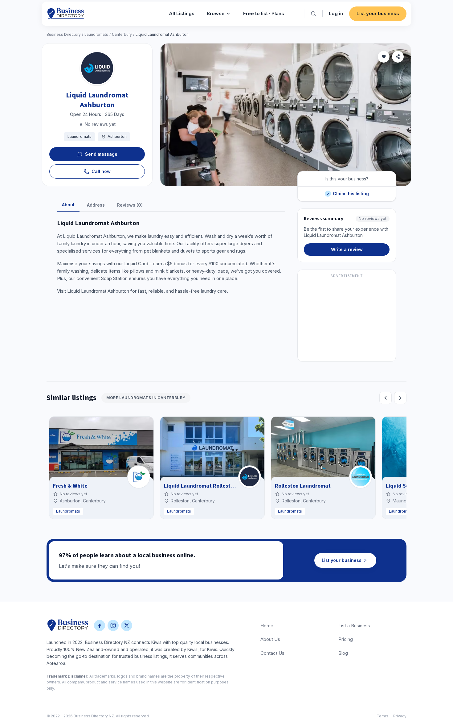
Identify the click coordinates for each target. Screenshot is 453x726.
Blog (343, 653)
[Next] (400, 398)
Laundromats (96, 34)
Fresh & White (70, 486)
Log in (336, 13)
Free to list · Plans (263, 13)
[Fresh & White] (139, 477)
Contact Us (272, 653)
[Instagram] (113, 625)
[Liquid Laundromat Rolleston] (250, 477)
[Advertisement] (346, 319)
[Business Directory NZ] (68, 625)
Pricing (345, 639)
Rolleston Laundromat (303, 486)
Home (266, 626)
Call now (101, 171)
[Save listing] (384, 57)
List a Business (354, 626)
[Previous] (385, 398)
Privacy (399, 716)
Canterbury (122, 34)
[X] (126, 625)
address (96, 205)
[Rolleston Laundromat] (360, 477)
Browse (216, 13)
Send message (101, 154)
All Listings (181, 13)
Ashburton (117, 136)
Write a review (347, 249)
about (68, 204)
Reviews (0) (130, 205)
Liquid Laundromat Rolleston (200, 486)
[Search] (313, 13)
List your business (378, 13)
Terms (382, 716)
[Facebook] (99, 625)
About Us (270, 639)
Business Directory (64, 34)
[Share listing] (398, 57)
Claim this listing (351, 191)
